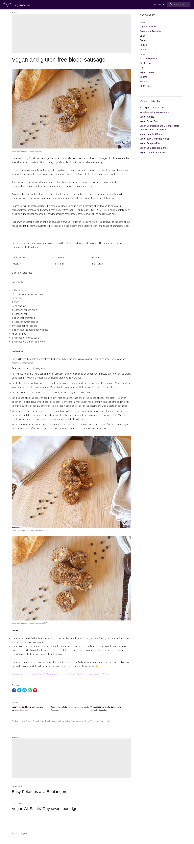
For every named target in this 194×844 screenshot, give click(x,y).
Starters (143, 40)
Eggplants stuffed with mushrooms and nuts (69, 707)
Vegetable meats (148, 26)
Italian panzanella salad (152, 107)
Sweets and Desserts (150, 31)
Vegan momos (147, 117)
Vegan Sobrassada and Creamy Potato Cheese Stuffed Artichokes (159, 128)
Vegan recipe (105, 721)
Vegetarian (94, 721)
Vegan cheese (147, 72)
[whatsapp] (30, 690)
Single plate (146, 63)
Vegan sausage (77, 721)
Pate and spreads (148, 58)
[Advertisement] (72, 34)
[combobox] (178, 4)
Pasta (142, 54)
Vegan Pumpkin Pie (150, 143)
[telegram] (24, 690)
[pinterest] (35, 690)
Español (15, 834)
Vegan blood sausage (48, 721)
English (24, 834)
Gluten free (145, 86)
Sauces (143, 77)
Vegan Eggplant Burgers (152, 134)
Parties (143, 45)
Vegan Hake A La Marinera (153, 152)
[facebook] (14, 690)
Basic (142, 22)
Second (36, 721)
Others (143, 49)
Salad (143, 36)
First (142, 68)
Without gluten (64, 721)
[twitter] (19, 690)
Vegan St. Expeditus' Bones (154, 148)
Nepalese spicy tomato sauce (154, 112)
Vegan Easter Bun (149, 121)
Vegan (87, 721)
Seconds (29, 721)
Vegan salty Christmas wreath (155, 139)
